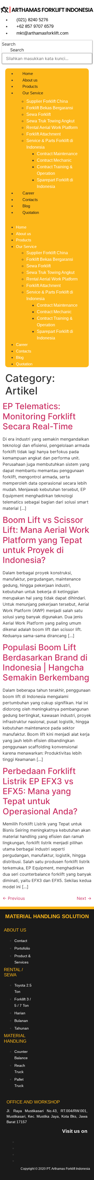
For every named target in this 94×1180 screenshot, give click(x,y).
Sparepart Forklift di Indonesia (55, 183)
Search (8, 44)
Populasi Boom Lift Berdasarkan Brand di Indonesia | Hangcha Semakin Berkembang (46, 662)
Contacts (30, 199)
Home (27, 73)
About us (30, 80)
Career (28, 193)
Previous (14, 898)
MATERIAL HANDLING (15, 1038)
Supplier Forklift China (47, 101)
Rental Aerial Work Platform (52, 127)
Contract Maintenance (57, 153)
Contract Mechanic (54, 160)
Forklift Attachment (43, 134)
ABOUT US (15, 930)
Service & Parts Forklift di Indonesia (49, 143)
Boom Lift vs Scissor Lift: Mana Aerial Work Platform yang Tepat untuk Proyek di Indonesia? (46, 540)
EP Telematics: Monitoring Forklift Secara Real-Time (39, 416)
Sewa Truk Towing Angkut (50, 121)
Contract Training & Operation (55, 170)
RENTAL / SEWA (13, 972)
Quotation (30, 212)
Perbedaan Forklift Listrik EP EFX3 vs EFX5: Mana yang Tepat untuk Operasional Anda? (40, 791)
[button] (47, 218)
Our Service (32, 93)
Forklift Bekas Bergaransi (49, 108)
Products (30, 86)
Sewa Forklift (38, 114)
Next (84, 898)
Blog (26, 206)
